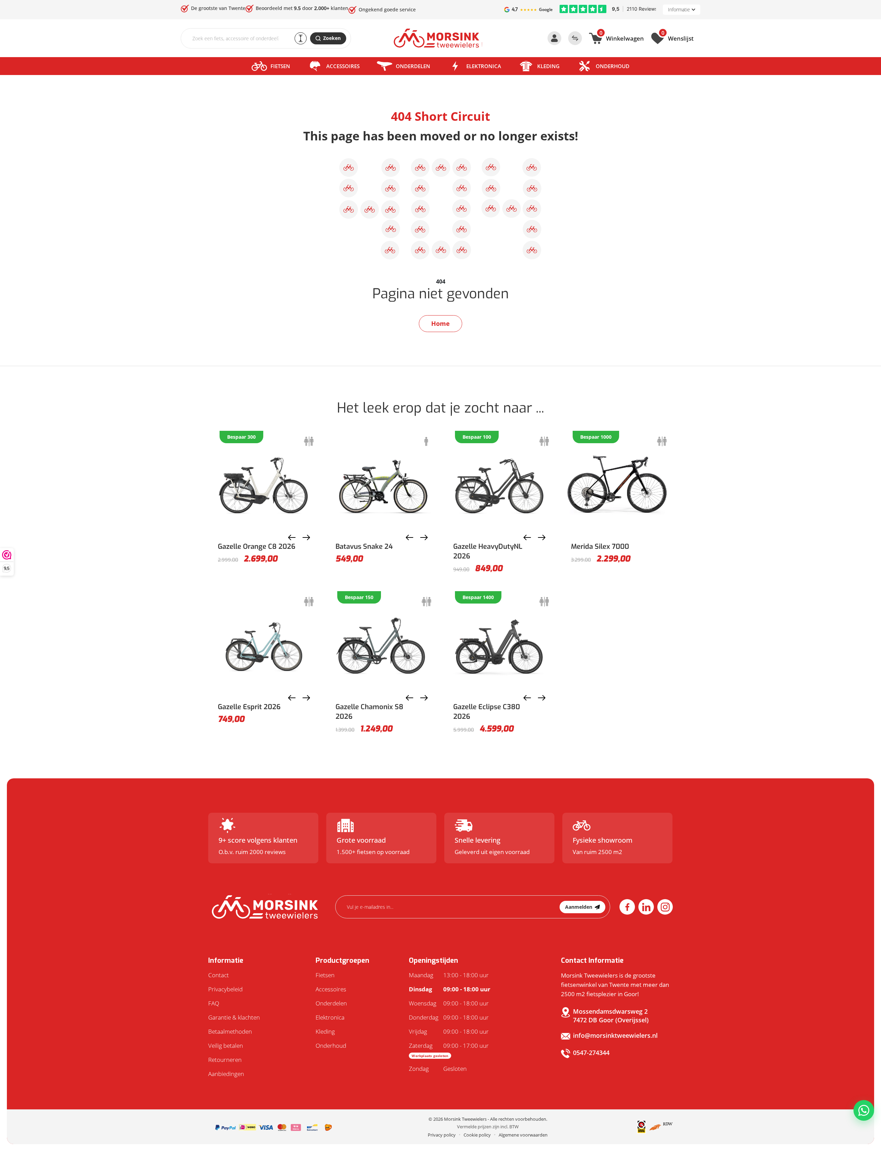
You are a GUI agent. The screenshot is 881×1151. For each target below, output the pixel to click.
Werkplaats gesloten (430, 1055)
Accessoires (343, 66)
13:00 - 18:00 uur (449, 975)
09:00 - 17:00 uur (449, 1050)
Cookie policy (477, 1135)
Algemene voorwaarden (523, 1135)
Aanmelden (578, 907)
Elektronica (483, 66)
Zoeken (332, 38)
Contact (218, 975)
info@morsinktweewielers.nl (615, 1035)
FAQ (213, 1003)
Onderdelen (413, 66)
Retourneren (225, 1060)
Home (440, 323)
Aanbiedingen (226, 1074)
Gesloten (438, 1069)
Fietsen (280, 66)
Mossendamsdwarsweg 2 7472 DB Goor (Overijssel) (611, 1015)
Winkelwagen (621, 37)
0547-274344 (591, 1052)
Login (554, 38)
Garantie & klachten (234, 1017)
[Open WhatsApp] (863, 1110)
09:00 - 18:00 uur (449, 989)
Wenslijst (677, 37)
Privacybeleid (225, 989)
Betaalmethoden (230, 1031)
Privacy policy (442, 1135)
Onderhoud (612, 66)
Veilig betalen (225, 1045)
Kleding (548, 66)
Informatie (679, 9)
